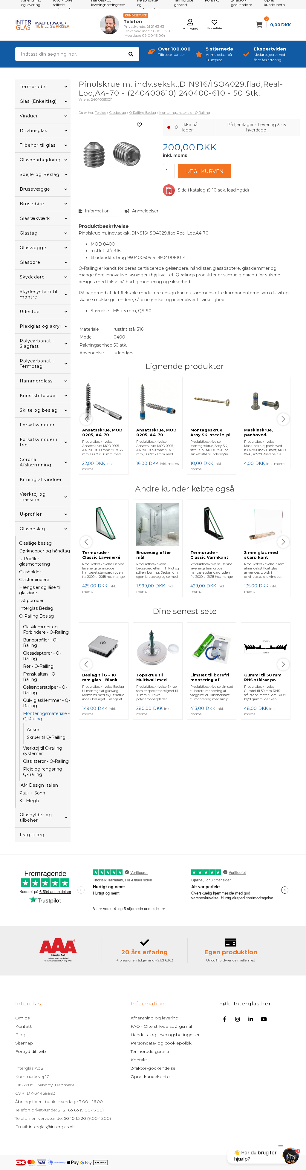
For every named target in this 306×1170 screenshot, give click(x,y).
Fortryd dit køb (30, 1051)
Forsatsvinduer (37, 425)
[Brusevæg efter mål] (157, 525)
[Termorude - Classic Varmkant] (211, 525)
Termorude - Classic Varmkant (209, 555)
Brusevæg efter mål (153, 555)
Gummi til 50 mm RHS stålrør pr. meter (262, 680)
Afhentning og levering (154, 1018)
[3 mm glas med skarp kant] (265, 525)
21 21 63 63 (68, 1110)
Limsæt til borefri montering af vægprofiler (209, 680)
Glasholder (30, 572)
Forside (100, 113)
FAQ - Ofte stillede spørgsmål (161, 1026)
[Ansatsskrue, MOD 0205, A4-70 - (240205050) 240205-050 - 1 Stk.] (157, 402)
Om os (22, 1018)
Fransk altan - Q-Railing (40, 676)
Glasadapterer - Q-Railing (42, 655)
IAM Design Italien (38, 785)
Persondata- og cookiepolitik (161, 1043)
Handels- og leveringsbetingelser (165, 1034)
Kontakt (23, 1026)
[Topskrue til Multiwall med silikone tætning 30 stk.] (157, 648)
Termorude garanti (150, 1051)
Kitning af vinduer (41, 479)
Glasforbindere (34, 579)
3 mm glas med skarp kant (261, 555)
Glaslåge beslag (35, 543)
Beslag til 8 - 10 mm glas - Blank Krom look (99, 680)
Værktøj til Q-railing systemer (42, 750)
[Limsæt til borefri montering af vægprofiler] (211, 648)
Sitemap (24, 1043)
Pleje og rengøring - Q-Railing (44, 771)
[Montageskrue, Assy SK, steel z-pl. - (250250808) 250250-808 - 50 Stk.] (211, 402)
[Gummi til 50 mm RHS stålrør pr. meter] (265, 648)
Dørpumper (31, 600)
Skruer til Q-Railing (46, 737)
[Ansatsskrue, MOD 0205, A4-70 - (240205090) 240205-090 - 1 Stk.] (103, 402)
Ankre (33, 729)
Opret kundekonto (150, 1076)
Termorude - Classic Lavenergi (101, 555)
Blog (20, 1034)
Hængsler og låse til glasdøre (40, 590)
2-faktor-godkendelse (153, 1068)
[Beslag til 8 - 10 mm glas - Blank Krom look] (103, 648)
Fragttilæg (32, 834)
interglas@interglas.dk (52, 1126)
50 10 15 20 (75, 1118)
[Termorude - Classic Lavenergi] (103, 525)
